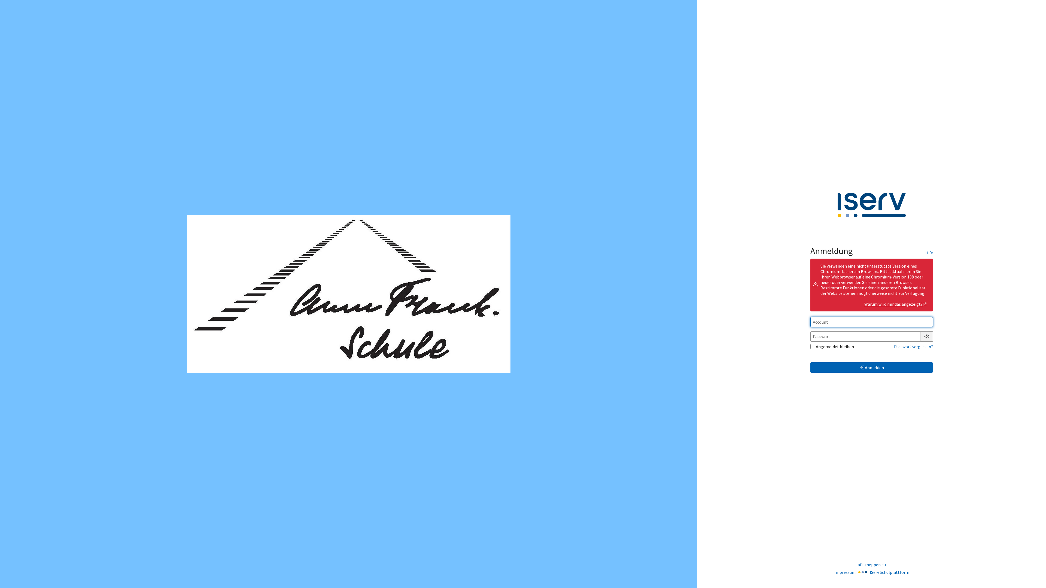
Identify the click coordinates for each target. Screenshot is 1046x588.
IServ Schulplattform (889, 572)
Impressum (845, 572)
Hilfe (929, 252)
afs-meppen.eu (872, 564)
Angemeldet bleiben (835, 346)
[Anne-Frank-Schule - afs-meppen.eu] (348, 294)
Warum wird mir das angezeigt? (893, 304)
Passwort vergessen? (913, 346)
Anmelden (874, 367)
